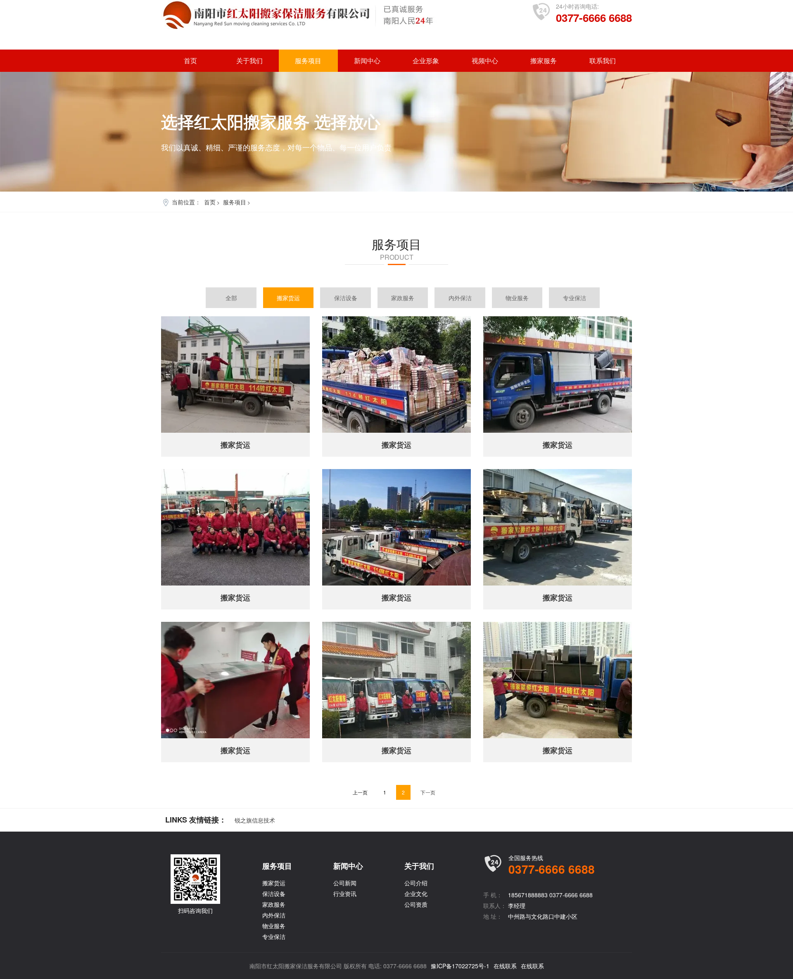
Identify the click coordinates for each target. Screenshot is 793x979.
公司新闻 (344, 883)
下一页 (427, 792)
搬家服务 (543, 60)
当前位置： (186, 202)
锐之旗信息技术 (255, 820)
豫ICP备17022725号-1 (460, 966)
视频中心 (485, 60)
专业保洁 (574, 298)
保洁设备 (345, 298)
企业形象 (426, 60)
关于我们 (249, 60)
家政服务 (402, 298)
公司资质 (415, 904)
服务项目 (308, 60)
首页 (190, 60)
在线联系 (505, 966)
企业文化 (415, 893)
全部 (231, 298)
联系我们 (602, 60)
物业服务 (517, 298)
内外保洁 (460, 298)
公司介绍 (415, 883)
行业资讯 (344, 893)
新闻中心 (367, 60)
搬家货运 (288, 298)
